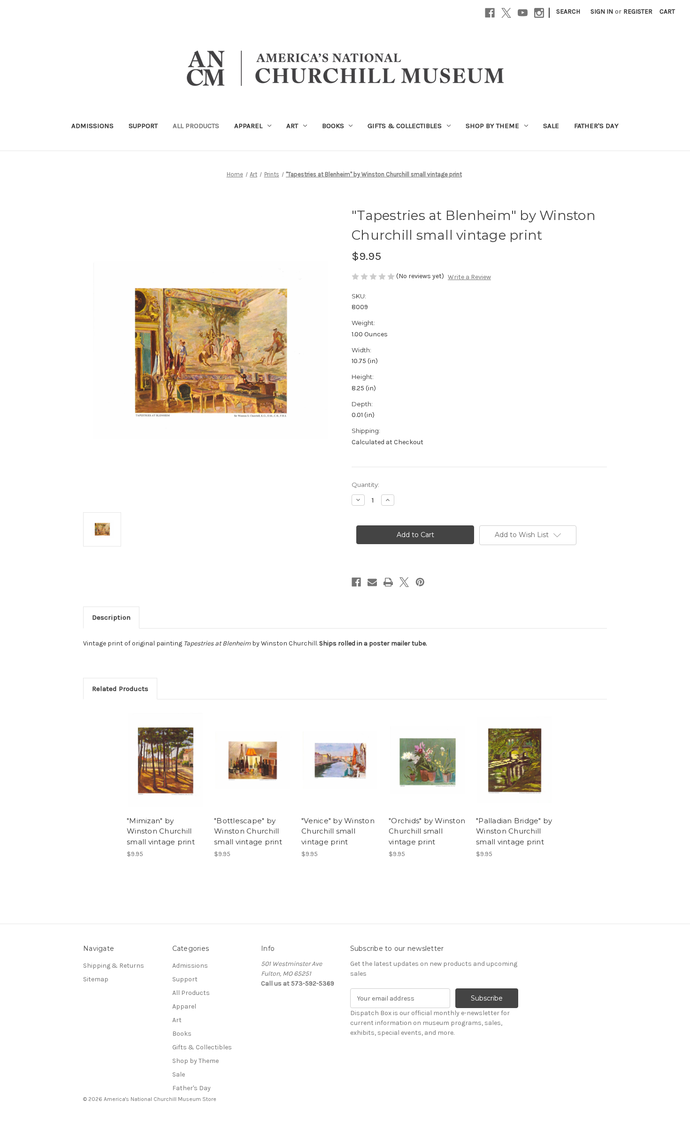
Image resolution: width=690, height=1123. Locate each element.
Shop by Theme (492, 125)
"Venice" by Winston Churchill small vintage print (338, 831)
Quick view (165, 752)
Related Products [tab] (120, 688)
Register (637, 11)
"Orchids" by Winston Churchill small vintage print (427, 831)
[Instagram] (539, 13)
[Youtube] (523, 13)
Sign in (601, 11)
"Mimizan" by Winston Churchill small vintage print (161, 831)
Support (143, 125)
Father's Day (596, 125)
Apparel (248, 125)
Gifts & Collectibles (405, 125)
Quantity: (365, 484)
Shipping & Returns (113, 966)
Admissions (92, 125)
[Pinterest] (420, 582)
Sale (551, 125)
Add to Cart (165, 768)
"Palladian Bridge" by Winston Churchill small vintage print (514, 831)
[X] (506, 13)
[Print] (388, 582)
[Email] (372, 582)
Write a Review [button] (469, 277)
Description (111, 617)
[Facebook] (490, 13)
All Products (196, 125)
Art (292, 125)
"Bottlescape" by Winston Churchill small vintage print (248, 831)
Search (568, 11)
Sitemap (95, 979)
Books (333, 125)
